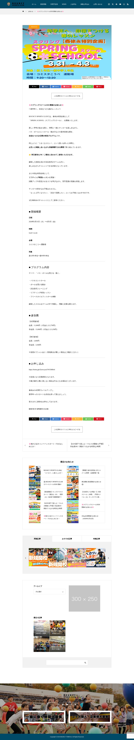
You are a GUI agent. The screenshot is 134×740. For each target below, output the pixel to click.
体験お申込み (85, 4)
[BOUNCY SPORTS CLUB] (15, 4)
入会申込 (73, 4)
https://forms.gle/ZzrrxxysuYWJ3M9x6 (42, 369)
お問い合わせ (97, 4)
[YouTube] (120, 4)
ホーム (34, 4)
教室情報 (43, 4)
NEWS (64, 4)
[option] (38, 557)
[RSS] (128, 4)
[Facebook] (116, 4)
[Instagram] (109, 4)
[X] (113, 4)
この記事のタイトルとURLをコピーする (67, 96)
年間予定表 (54, 4)
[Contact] (124, 4)
